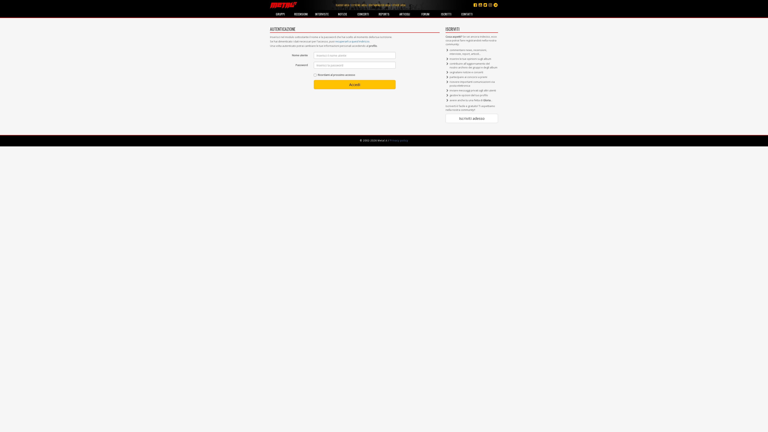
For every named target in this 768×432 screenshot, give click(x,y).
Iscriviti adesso (472, 118)
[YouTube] (480, 5)
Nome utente (300, 55)
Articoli (404, 14)
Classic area (342, 5)
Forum (425, 14)
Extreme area (359, 5)
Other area (398, 5)
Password (302, 65)
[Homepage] (283, 5)
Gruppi (280, 14)
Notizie (342, 14)
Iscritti (446, 14)
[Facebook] (475, 5)
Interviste (322, 14)
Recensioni (301, 14)
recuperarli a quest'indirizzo (352, 41)
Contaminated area (379, 5)
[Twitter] (485, 5)
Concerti (363, 14)
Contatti (467, 14)
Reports (384, 14)
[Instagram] (496, 5)
